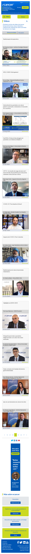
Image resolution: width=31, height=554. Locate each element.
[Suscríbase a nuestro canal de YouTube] (19, 440)
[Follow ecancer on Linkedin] (24, 542)
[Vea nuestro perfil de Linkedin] (14, 440)
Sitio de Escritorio (6, 547)
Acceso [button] (19, 7)
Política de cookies (6, 544)
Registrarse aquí (15, 502)
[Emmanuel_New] (15, 467)
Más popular (21, 32)
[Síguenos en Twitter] (12, 440)
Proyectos (4, 543)
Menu (8, 16)
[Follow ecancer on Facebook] (18, 542)
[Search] (27, 21)
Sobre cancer (15, 524)
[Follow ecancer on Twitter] (21, 542)
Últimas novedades (11, 32)
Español (27, 2)
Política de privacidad (7, 549)
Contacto (4, 541)
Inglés (21, 2)
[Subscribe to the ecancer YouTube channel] (27, 542)
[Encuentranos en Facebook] (17, 440)
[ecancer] (8, 4)
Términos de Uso (6, 546)
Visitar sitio (15, 513)
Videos (7, 21)
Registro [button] (25, 7)
